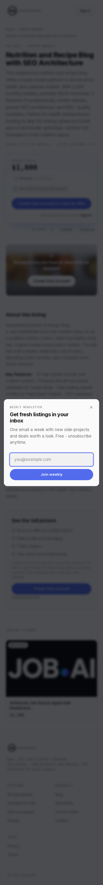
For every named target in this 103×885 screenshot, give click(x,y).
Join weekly (52, 474)
